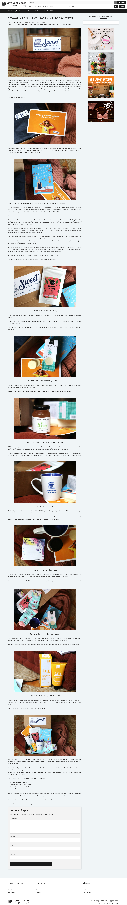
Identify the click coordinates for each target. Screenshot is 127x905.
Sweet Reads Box (34, 24)
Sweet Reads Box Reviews (47, 24)
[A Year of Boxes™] (13, 4)
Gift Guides (59, 6)
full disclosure (103, 18)
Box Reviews (38, 6)
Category (27, 22)
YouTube (88, 892)
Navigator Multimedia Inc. (113, 903)
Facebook (88, 887)
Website (12, 854)
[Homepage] (9, 10)
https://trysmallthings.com (28, 804)
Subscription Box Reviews (19, 11)
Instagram (88, 889)
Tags (9, 24)
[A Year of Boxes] (18, 901)
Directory (31, 6)
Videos (65, 6)
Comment (13, 818)
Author (59, 24)
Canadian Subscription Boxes (20, 24)
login (116, 6)
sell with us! (122, 2)
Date (9, 22)
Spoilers (52, 6)
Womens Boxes (12, 887)
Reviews (38, 887)
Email (12, 845)
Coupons (45, 6)
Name (12, 836)
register (122, 6)
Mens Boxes (11, 889)
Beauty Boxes (12, 892)
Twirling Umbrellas (114, 901)
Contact (71, 6)
